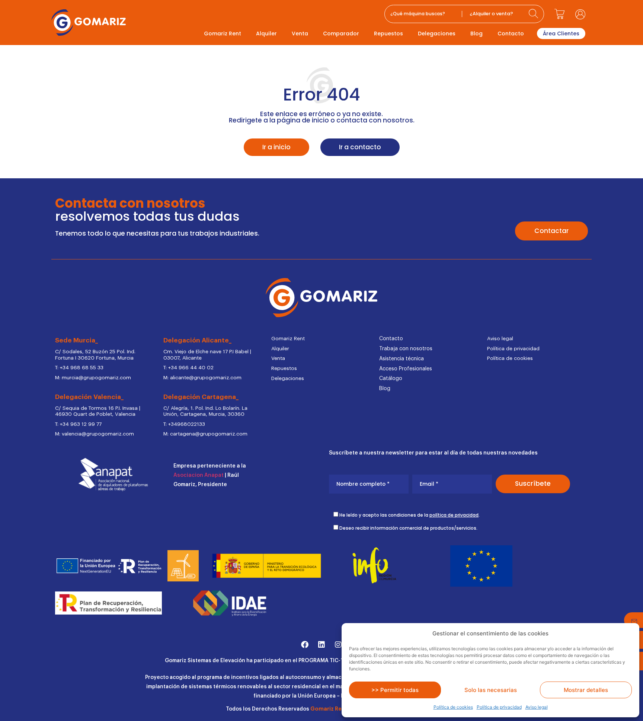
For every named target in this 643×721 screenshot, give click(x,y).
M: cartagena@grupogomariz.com (205, 434)
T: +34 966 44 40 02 (188, 367)
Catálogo (390, 378)
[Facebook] (304, 644)
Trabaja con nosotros (405, 348)
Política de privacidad (499, 707)
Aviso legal (536, 707)
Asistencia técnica (401, 358)
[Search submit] (534, 14)
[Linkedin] (321, 644)
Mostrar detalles (586, 689)
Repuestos (388, 33)
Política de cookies (453, 707)
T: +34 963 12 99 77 (78, 424)
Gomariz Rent (222, 33)
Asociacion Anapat (198, 475)
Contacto (511, 33)
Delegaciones (436, 33)
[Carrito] (559, 14)
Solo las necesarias (490, 689)
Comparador (341, 33)
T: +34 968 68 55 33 (79, 367)
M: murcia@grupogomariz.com (93, 377)
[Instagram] (338, 644)
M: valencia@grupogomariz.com (94, 434)
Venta (300, 33)
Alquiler (266, 33)
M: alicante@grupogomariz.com (202, 377)
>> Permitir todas (395, 689)
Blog (476, 33)
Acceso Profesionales (405, 368)
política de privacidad (454, 515)
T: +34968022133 (184, 424)
